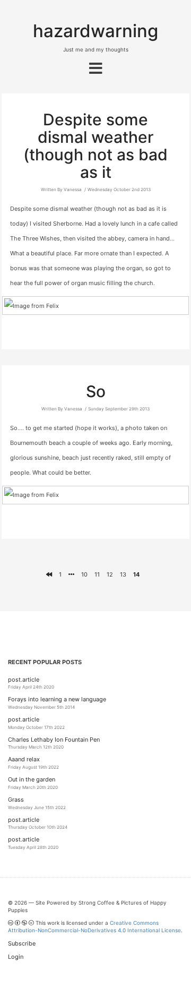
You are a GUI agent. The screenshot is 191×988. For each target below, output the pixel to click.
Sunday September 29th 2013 (119, 408)
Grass (16, 799)
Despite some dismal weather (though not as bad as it (95, 146)
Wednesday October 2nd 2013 (119, 189)
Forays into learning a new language (57, 699)
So (96, 391)
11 (97, 574)
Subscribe (22, 943)
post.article (23, 679)
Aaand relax (24, 759)
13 (123, 574)
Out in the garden (31, 779)
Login (15, 956)
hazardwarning (95, 30)
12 (110, 574)
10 (84, 574)
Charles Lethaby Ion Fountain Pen (54, 739)
